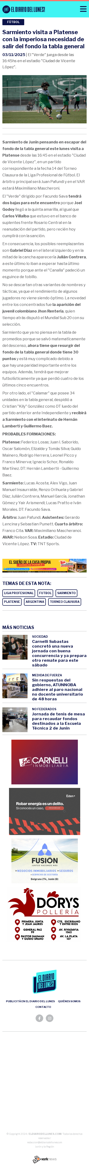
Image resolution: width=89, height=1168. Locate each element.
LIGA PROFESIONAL (18, 593)
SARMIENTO (66, 593)
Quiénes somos (69, 1001)
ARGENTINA (35, 602)
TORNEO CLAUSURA (65, 602)
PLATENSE (12, 602)
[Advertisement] (44, 1083)
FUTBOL (45, 593)
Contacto (43, 1007)
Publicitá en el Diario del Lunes (30, 1001)
